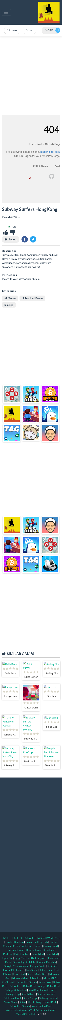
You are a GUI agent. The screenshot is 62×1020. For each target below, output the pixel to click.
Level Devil (19, 973)
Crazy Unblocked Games (27, 945)
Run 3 (53, 989)
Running (8, 304)
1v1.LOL (7, 937)
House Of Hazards (14, 969)
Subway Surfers (48, 997)
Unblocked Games (32, 298)
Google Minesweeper (16, 965)
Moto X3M (50, 977)
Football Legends (37, 957)
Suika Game (11, 1001)
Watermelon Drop (42, 1005)
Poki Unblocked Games (23, 981)
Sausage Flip (13, 993)
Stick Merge (30, 997)
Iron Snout (32, 969)
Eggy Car (7, 957)
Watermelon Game (16, 1009)
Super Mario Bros (37, 973)
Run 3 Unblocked (38, 989)
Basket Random (15, 941)
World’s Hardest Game (42, 1009)
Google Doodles (46, 961)
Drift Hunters (22, 953)
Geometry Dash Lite (24, 961)
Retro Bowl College (34, 985)
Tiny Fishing (34, 1001)
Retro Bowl (45, 981)
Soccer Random (46, 993)
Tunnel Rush (50, 1001)
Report (13, 239)
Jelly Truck (46, 969)
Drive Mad (37, 953)
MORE (49, 30)
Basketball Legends (36, 941)
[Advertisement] (31, 75)
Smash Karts (28, 993)
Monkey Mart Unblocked (27, 977)
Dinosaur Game (16, 949)
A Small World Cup (49, 937)
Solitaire (53, 965)
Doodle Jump (33, 949)
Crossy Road (50, 945)
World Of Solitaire (27, 1013)
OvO (5, 981)
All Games (10, 298)
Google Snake (38, 965)
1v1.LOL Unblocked (25, 937)
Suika (23, 1001)
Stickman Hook (13, 997)
